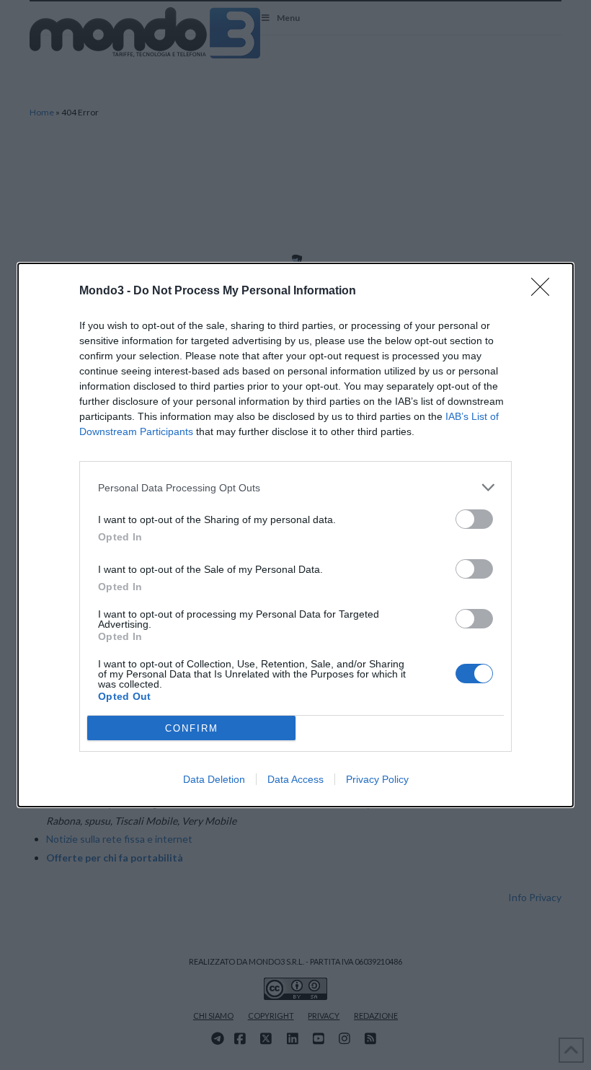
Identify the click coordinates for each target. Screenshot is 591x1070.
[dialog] (295, 535)
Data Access (295, 779)
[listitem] (295, 487)
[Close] (545, 291)
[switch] (474, 519)
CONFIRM (191, 728)
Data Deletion (214, 779)
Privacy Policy (377, 779)
